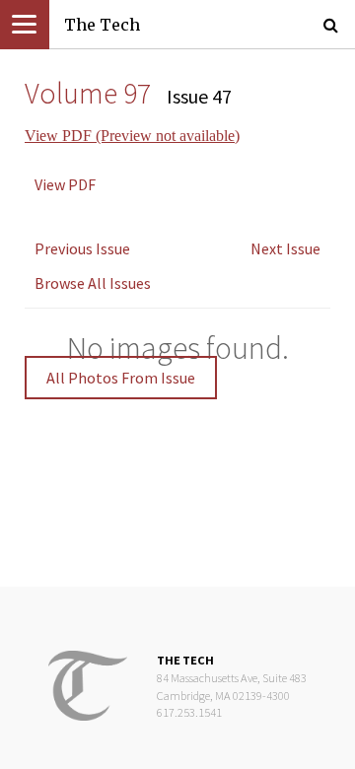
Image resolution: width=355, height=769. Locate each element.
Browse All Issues (93, 283)
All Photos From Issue (120, 377)
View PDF (65, 184)
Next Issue (285, 248)
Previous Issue (82, 248)
